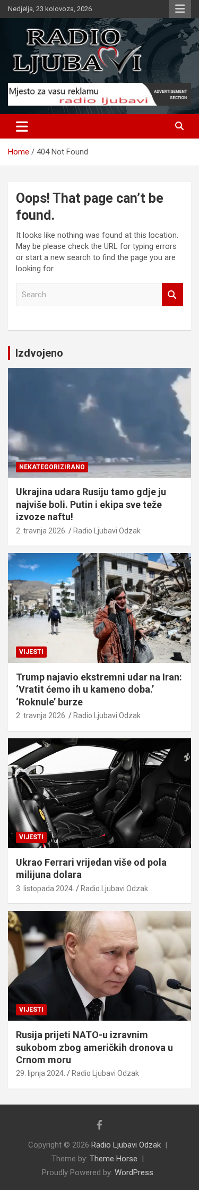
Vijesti (31, 652)
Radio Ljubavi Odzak (107, 531)
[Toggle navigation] (22, 126)
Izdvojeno (39, 353)
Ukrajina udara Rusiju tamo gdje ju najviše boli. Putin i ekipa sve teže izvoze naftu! (91, 504)
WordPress (134, 1172)
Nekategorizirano (52, 467)
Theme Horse (113, 1158)
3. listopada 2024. (45, 888)
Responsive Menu (180, 9)
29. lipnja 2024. (40, 1073)
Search (172, 295)
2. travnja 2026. (41, 531)
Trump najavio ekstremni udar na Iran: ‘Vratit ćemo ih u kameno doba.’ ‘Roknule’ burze (99, 689)
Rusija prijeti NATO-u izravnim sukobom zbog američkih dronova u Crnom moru (94, 1047)
